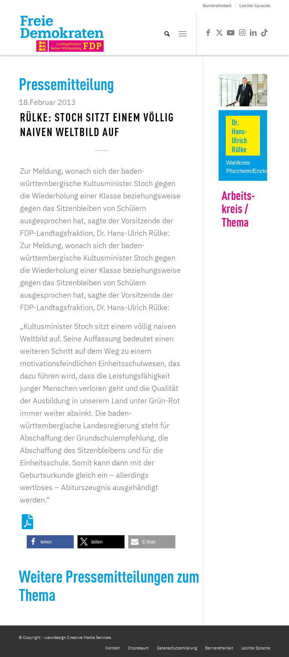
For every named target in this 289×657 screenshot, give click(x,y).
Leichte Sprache (254, 5)
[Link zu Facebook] (208, 32)
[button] (50, 541)
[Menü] (183, 33)
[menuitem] (217, 6)
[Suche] (167, 33)
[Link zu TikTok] (264, 32)
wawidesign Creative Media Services (77, 637)
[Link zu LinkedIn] (253, 32)
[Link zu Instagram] (242, 32)
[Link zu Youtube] (230, 32)
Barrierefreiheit (217, 5)
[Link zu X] (219, 32)
